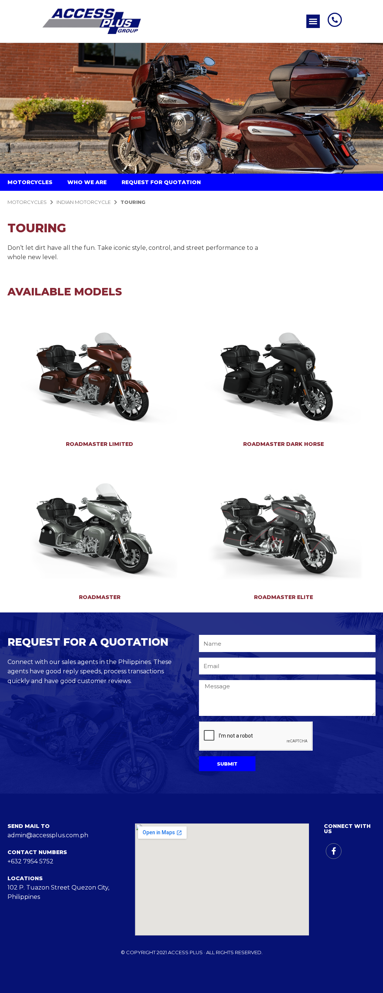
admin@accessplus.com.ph (47, 835)
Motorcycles (29, 182)
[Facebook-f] (333, 851)
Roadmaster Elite (283, 597)
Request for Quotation (161, 182)
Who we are (87, 182)
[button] (313, 21)
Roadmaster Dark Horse (283, 444)
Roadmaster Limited (99, 444)
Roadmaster (99, 597)
